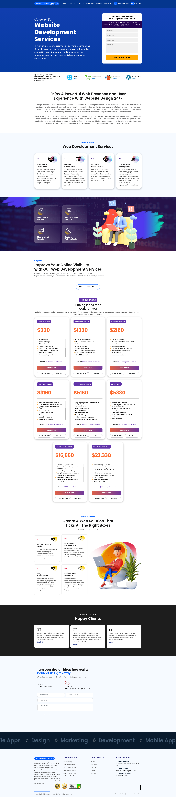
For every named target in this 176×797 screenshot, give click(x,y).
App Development (70, 773)
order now (51, 368)
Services (72, 3)
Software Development (71, 776)
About (81, 3)
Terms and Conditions (134, 794)
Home (65, 3)
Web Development (70, 770)
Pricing (99, 3)
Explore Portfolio (86, 287)
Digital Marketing (69, 765)
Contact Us (94, 773)
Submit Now (45, 715)
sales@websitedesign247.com (77, 689)
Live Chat (138, 3)
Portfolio (90, 3)
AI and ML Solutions (70, 767)
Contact (107, 3)
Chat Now (59, 373)
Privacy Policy (119, 794)
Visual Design (68, 762)
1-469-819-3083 (123, 3)
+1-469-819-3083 (44, 687)
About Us (94, 765)
